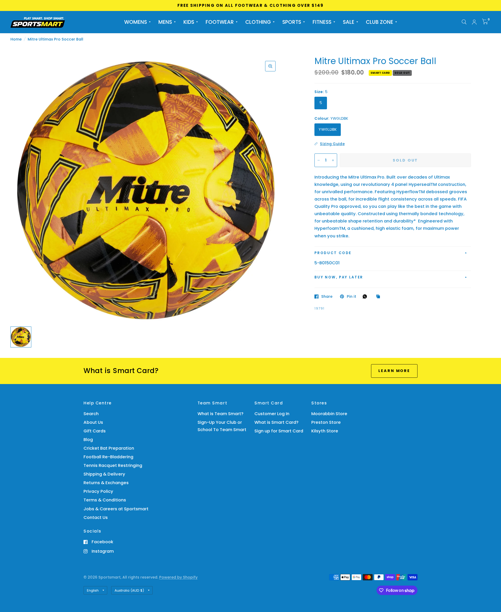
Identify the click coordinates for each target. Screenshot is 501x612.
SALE (348, 21)
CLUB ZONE (379, 21)
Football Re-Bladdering (108, 457)
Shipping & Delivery (104, 474)
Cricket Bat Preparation (109, 448)
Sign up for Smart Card (278, 431)
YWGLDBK (328, 129)
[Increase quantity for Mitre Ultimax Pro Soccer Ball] (333, 160)
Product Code (332, 252)
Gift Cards (95, 431)
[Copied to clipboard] (379, 296)
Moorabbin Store (329, 414)
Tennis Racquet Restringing (113, 465)
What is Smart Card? (276, 422)
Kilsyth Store (324, 431)
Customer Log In (271, 414)
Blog (88, 440)
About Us (93, 422)
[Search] (464, 22)
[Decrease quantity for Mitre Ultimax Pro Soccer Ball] (319, 160)
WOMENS (135, 21)
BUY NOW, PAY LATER (338, 277)
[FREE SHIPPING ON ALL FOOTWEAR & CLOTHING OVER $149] (250, 5)
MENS (165, 21)
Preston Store (326, 422)
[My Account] (474, 22)
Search (91, 414)
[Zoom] (270, 66)
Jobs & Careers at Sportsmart (116, 509)
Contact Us (96, 517)
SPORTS (291, 21)
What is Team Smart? (220, 414)
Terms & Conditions (105, 500)
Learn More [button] (394, 370)
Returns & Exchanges (106, 483)
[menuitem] (137, 22)
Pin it (351, 296)
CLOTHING (258, 21)
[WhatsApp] (366, 296)
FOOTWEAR (220, 21)
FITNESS (322, 21)
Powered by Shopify (178, 577)
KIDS (188, 21)
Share (326, 296)
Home (16, 39)
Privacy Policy (98, 491)
